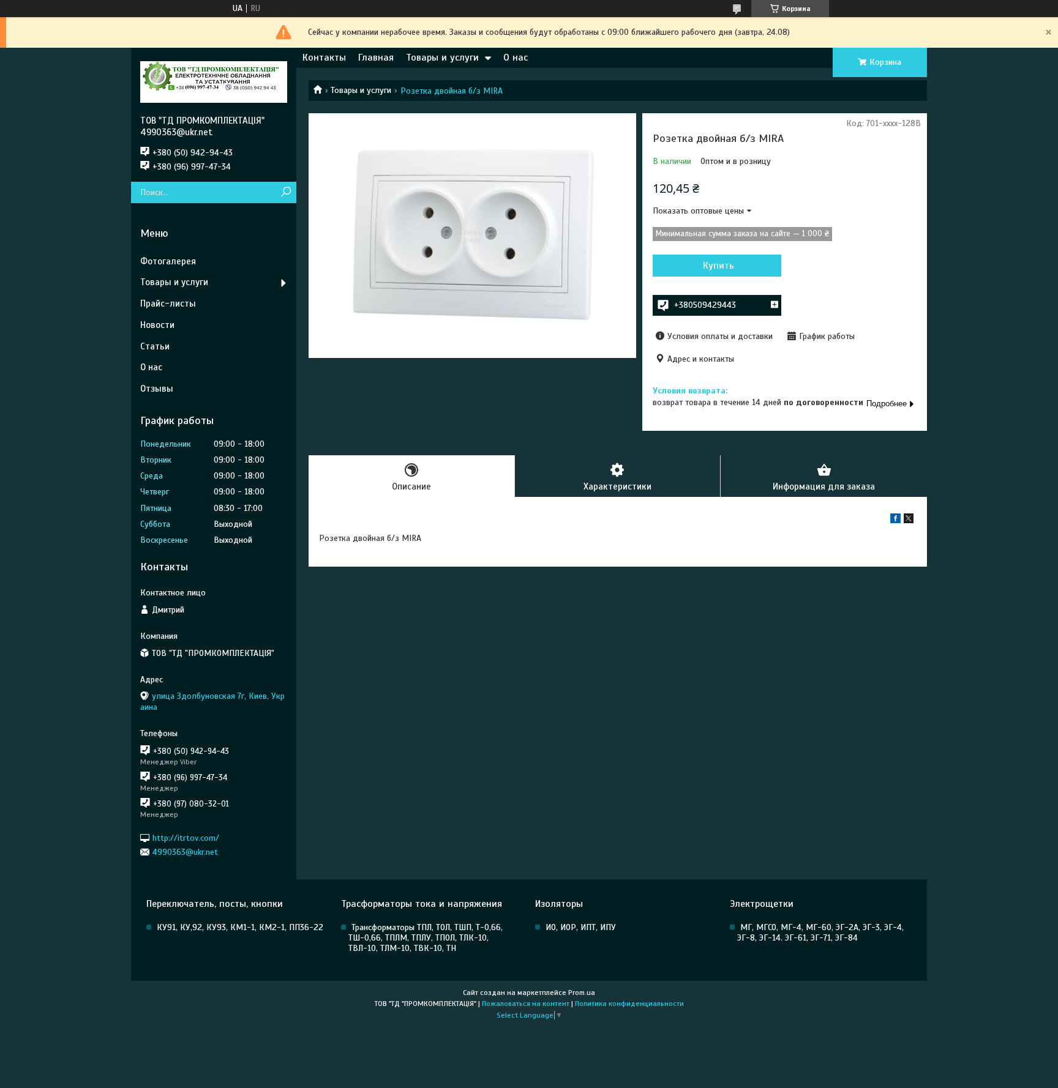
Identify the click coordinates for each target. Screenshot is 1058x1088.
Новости (157, 324)
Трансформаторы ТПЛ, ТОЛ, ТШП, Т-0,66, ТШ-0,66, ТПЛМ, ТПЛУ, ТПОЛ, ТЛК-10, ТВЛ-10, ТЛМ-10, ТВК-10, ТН (425, 937)
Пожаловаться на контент (525, 1003)
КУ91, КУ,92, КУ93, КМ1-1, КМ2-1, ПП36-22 (240, 927)
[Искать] (285, 192)
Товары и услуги (442, 57)
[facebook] (895, 520)
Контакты (324, 57)
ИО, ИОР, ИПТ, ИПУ (581, 927)
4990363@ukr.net (185, 852)
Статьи (155, 346)
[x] (909, 520)
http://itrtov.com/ (185, 837)
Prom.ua (581, 992)
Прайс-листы (168, 303)
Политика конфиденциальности (629, 1003)
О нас (515, 57)
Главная (376, 57)
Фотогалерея (168, 261)
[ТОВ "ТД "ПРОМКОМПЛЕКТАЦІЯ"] (213, 81)
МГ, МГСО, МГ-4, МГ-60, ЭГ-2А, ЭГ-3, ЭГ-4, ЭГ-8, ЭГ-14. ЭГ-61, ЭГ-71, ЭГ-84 (820, 932)
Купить (718, 265)
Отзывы (156, 388)
